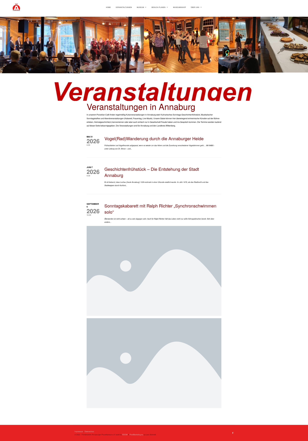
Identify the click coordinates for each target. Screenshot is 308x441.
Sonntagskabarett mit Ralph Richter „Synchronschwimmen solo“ (160, 209)
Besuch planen (159, 7)
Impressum (79, 431)
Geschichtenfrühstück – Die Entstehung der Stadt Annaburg (151, 172)
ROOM (125, 434)
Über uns (195, 7)
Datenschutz (89, 431)
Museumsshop (179, 7)
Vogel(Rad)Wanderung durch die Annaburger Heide (154, 138)
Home (108, 7)
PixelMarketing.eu (136, 434)
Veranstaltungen (124, 7)
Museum (140, 7)
